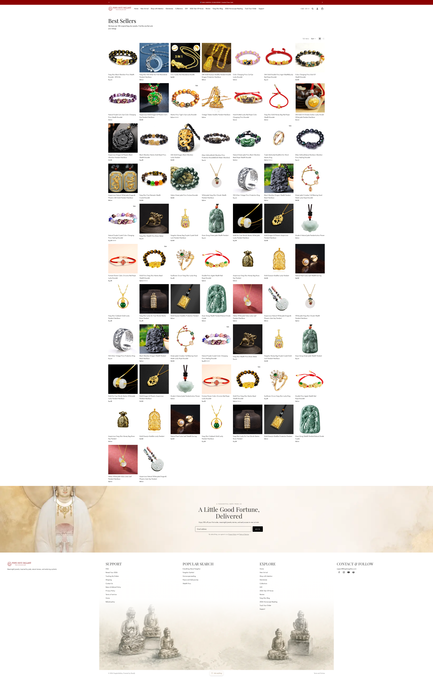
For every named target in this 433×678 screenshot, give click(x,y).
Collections (263, 583)
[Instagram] (344, 572)
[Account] (317, 8)
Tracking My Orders (112, 576)
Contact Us (109, 583)
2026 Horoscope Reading (268, 602)
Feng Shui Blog (265, 598)
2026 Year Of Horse (266, 591)
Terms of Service (244, 534)
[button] (313, 38)
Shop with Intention (266, 576)
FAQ (107, 569)
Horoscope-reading (189, 576)
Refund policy (110, 602)
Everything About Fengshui (191, 569)
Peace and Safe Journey (190, 580)
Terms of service (111, 594)
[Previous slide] (111, 57)
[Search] (312, 8)
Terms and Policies (319, 673)
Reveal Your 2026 (111, 572)
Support (262, 609)
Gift (261, 587)
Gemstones (263, 580)
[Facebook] (339, 572)
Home (108, 598)
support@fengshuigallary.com (346, 569)
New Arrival (264, 572)
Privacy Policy (232, 534)
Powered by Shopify (129, 673)
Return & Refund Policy (113, 587)
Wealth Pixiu (187, 583)
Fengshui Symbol (188, 572)
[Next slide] (134, 57)
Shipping (109, 580)
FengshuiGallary (117, 673)
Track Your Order (265, 605)
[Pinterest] (353, 572)
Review (262, 594)
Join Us (257, 529)
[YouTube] (348, 572)
